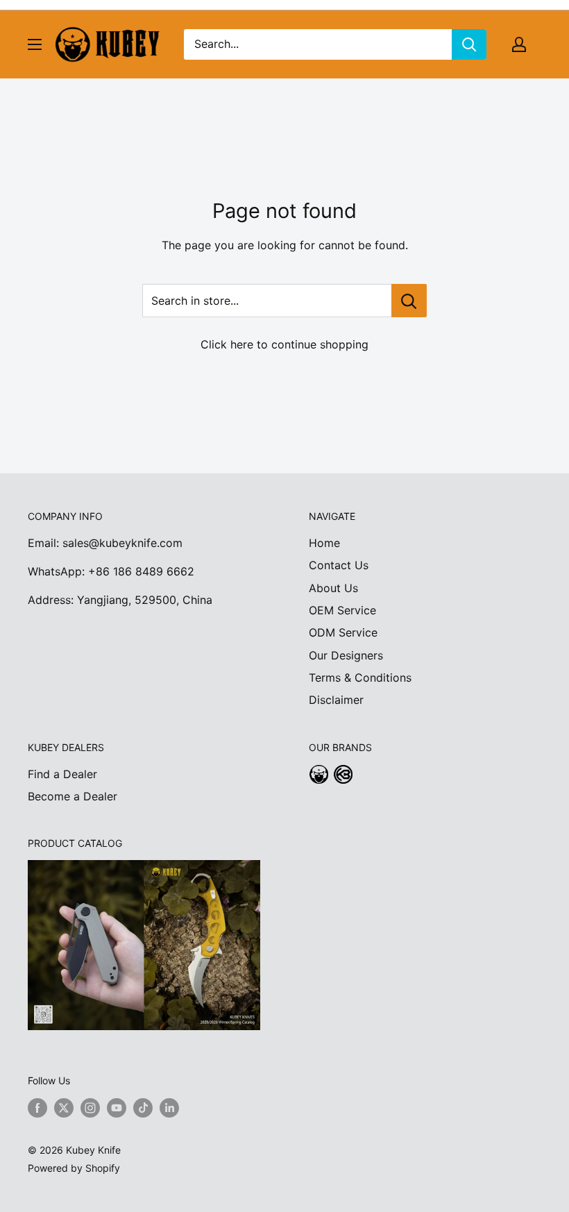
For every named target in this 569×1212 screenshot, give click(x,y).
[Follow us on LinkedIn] (169, 1107)
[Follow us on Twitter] (64, 1107)
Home (324, 543)
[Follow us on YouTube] (116, 1107)
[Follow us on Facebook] (37, 1107)
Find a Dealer (62, 774)
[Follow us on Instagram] (90, 1107)
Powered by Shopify (74, 1168)
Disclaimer (336, 700)
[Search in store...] (409, 300)
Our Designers (346, 655)
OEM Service (342, 610)
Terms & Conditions (360, 677)
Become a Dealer (72, 796)
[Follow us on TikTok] (143, 1107)
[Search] (469, 44)
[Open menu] (35, 44)
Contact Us (338, 565)
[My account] (519, 44)
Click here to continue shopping (284, 344)
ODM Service (343, 632)
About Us (333, 588)
